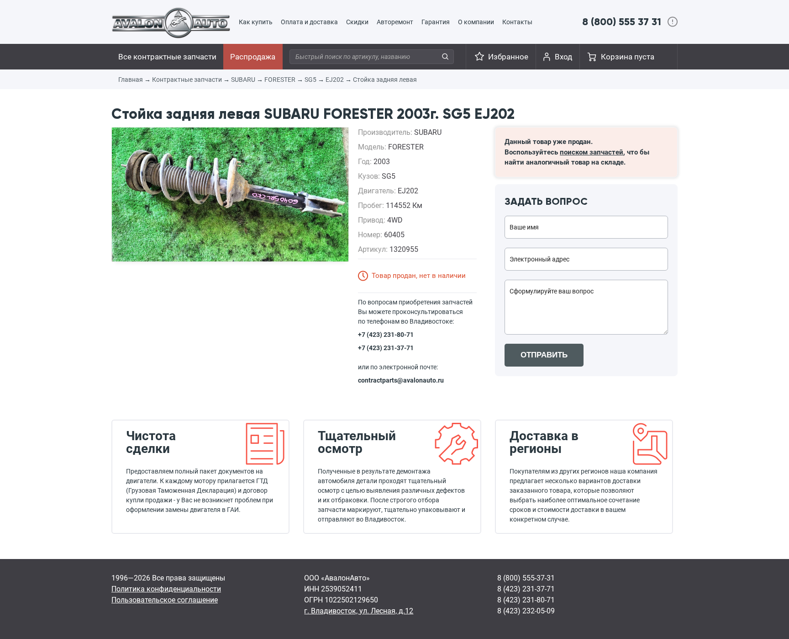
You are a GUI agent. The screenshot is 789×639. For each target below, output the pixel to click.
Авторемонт (395, 22)
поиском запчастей (591, 152)
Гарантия (435, 22)
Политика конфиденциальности (166, 589)
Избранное (508, 56)
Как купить (256, 22)
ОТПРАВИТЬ (544, 355)
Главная (130, 79)
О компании (476, 22)
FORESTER (279, 79)
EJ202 (335, 79)
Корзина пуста (627, 56)
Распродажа (252, 56)
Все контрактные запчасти (167, 56)
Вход (563, 56)
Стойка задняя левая (385, 79)
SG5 (310, 79)
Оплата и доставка (309, 22)
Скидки (357, 22)
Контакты (517, 22)
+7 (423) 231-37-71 (386, 347)
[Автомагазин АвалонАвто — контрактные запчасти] (171, 22)
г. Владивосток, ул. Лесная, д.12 (358, 611)
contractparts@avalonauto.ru (401, 380)
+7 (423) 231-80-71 (386, 334)
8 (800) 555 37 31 (621, 22)
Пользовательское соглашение (164, 600)
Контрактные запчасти (187, 79)
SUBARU (243, 79)
